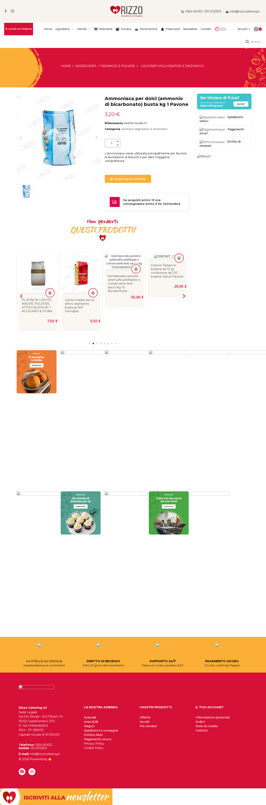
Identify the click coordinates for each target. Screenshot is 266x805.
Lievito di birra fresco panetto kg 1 (166, 270)
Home (48, 29)
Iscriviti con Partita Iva (20, 29)
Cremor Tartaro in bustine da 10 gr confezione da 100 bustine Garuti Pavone (124, 270)
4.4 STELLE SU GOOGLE (44, 661)
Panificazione (148, 29)
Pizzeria (126, 29)
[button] (21, 138)
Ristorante (105, 29)
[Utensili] (204, 156)
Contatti (206, 29)
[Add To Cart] (50, 292)
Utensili (81, 29)
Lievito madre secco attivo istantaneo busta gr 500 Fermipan (36, 305)
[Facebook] (22, 771)
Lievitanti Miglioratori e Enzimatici (144, 129)
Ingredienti (62, 29)
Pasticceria (172, 29)
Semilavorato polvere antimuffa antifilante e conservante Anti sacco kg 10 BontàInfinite (81, 283)
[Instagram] (31, 771)
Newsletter (190, 29)
